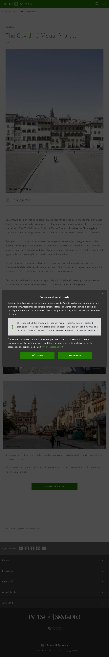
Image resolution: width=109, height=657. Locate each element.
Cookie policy (56, 347)
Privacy (44, 347)
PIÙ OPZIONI (37, 355)
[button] (102, 293)
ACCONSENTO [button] (75, 355)
